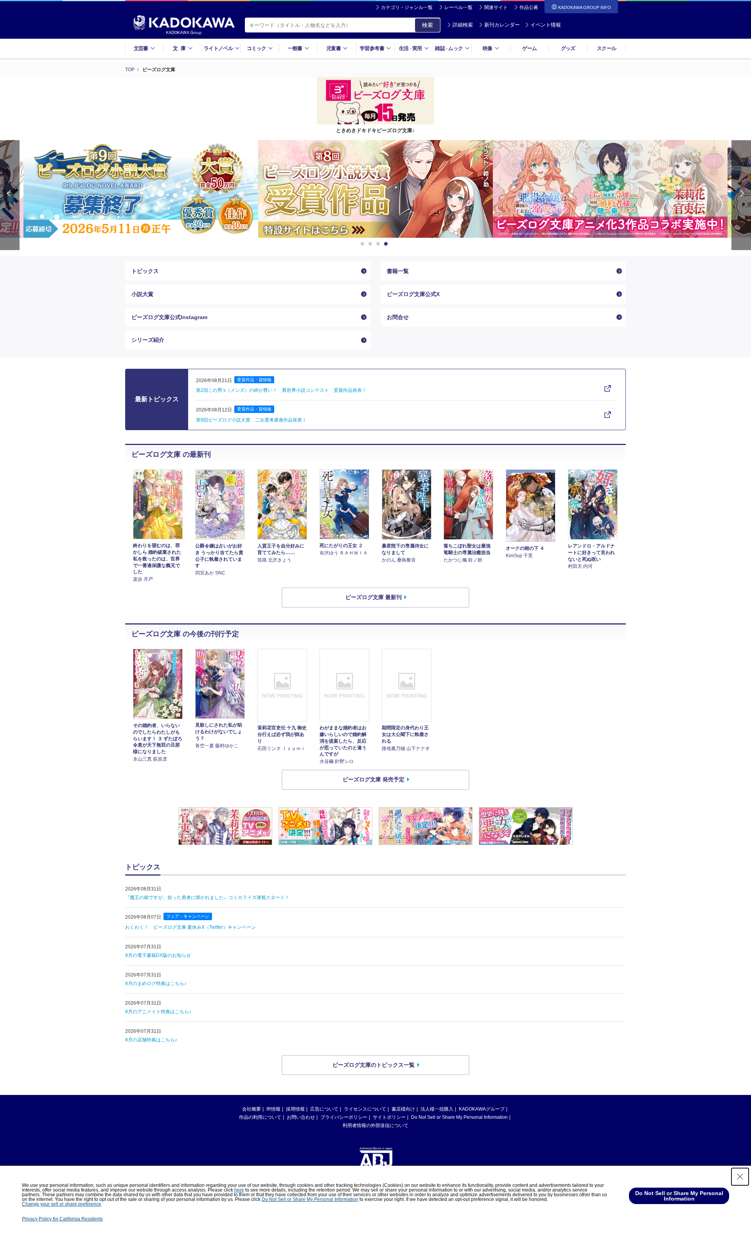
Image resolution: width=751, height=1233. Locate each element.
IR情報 (273, 1109)
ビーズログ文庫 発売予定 (373, 779)
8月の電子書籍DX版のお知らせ (158, 955)
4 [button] (387, 244)
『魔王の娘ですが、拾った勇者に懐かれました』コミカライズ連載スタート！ (207, 897)
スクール (606, 48)
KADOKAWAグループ (482, 1109)
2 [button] (371, 244)
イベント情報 (545, 25)
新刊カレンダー (502, 25)
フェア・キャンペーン (187, 916)
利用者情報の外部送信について (375, 1125)
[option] (140, 189)
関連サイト (496, 7)
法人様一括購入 (436, 1109)
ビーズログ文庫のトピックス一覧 (373, 1065)
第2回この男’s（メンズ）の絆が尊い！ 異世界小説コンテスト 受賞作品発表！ (281, 390)
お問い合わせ (301, 1117)
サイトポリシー (389, 1117)
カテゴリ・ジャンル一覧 (407, 7)
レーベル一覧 (458, 7)
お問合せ (398, 317)
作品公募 (528, 7)
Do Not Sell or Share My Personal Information (459, 1117)
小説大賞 (142, 294)
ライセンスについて (365, 1109)
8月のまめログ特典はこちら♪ (156, 983)
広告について (324, 1109)
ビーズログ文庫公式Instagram (169, 317)
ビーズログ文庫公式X (413, 294)
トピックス (145, 271)
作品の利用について (260, 1117)
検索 (427, 25)
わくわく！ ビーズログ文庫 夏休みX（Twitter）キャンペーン (190, 927)
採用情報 (295, 1109)
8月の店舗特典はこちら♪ (151, 1040)
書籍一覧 (398, 271)
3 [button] (379, 244)
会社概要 (251, 1109)
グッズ (568, 48)
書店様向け (403, 1109)
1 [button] (364, 244)
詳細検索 (463, 25)
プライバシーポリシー (343, 1117)
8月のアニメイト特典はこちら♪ (158, 1011)
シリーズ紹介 (147, 340)
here (239, 1190)
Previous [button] (10, 195)
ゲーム (529, 48)
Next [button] (741, 195)
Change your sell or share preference (61, 1204)
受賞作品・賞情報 (254, 379)
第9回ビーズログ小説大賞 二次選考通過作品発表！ (251, 420)
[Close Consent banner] (740, 1176)
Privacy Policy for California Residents (62, 1219)
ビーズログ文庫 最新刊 (373, 597)
